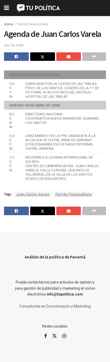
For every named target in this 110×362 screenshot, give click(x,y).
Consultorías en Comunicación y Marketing (55, 306)
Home (8, 24)
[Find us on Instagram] (64, 336)
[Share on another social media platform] (94, 56)
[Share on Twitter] (42, 56)
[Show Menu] (6, 8)
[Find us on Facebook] (45, 336)
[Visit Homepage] (38, 8)
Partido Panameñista (32, 24)
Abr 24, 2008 (13, 45)
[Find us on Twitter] (54, 336)
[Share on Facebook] (16, 56)
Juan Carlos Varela (32, 194)
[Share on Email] (68, 56)
